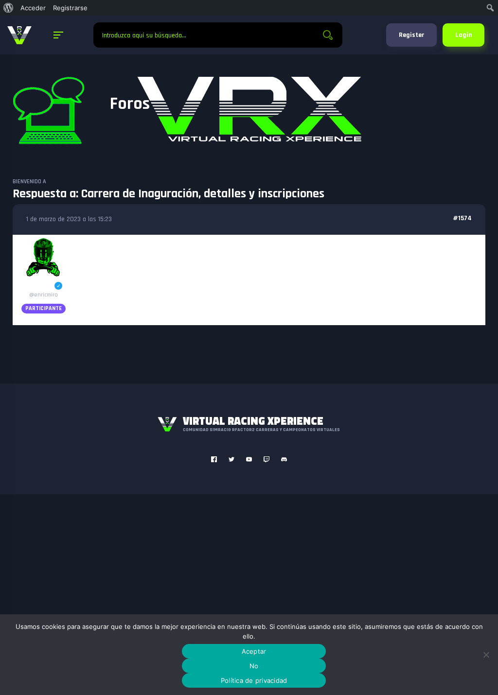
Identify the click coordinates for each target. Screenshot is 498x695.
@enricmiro (43, 294)
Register (411, 35)
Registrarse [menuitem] (70, 8)
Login (463, 35)
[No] (486, 655)
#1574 (462, 218)
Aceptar (254, 651)
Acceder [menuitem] (33, 8)
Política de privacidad (254, 680)
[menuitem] (8, 8)
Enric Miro (44, 286)
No (254, 666)
